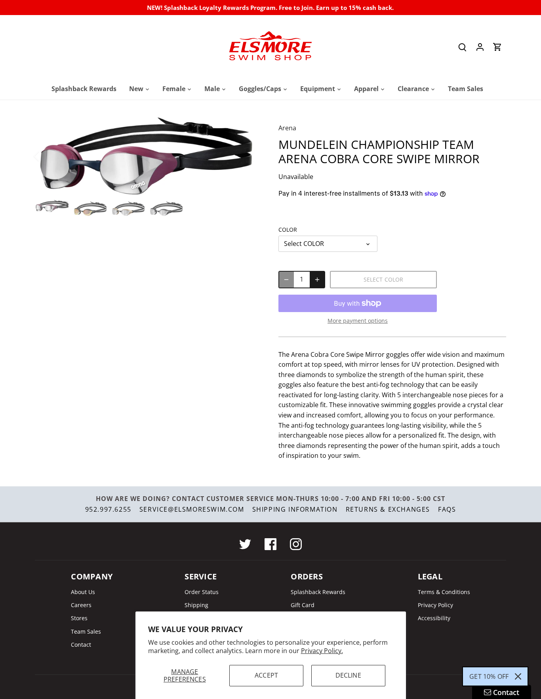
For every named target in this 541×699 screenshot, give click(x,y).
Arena (287, 128)
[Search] (462, 47)
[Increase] (317, 279)
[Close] (518, 676)
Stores (79, 618)
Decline (348, 675)
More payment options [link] (358, 321)
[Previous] (47, 156)
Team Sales (86, 631)
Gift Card (302, 605)
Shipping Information (295, 509)
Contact (81, 644)
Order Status (202, 592)
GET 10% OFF (489, 676)
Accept (266, 675)
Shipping (196, 605)
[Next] (247, 156)
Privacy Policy (435, 605)
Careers (81, 605)
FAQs (447, 509)
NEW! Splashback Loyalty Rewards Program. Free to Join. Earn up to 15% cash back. (270, 7)
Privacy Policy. (322, 650)
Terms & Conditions (444, 592)
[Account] (480, 47)
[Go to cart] (497, 47)
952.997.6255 (108, 509)
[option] (147, 155)
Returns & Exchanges (388, 509)
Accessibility (434, 618)
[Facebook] (270, 544)
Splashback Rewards (318, 592)
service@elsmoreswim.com (191, 509)
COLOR (287, 229)
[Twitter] (245, 544)
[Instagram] (296, 544)
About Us (83, 592)
